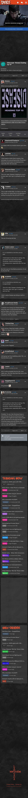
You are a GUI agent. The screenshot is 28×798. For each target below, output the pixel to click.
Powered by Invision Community (14, 786)
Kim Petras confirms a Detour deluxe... (13, 559)
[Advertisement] (14, 45)
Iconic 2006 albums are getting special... (13, 517)
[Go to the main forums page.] (22, 2)
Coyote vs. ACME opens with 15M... (12, 482)
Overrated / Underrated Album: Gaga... (13, 541)
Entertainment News (13, 531)
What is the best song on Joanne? (11, 493)
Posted (11, 82)
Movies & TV (11, 484)
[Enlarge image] (14, 102)
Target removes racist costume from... (13, 511)
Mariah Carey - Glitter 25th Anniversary (13, 553)
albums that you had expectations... (12, 564)
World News (12, 514)
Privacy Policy (10, 784)
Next (23, 75)
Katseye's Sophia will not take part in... (13, 547)
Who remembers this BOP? (9, 499)
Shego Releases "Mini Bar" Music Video (13, 570)
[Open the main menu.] (26, 2)
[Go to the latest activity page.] (18, 2)
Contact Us (18, 784)
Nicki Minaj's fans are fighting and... (12, 529)
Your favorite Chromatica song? (11, 535)
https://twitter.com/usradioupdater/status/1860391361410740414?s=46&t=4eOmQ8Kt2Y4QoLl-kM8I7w (14, 122)
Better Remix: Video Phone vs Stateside (13, 487)
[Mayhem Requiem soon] (14, 15)
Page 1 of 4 (15, 75)
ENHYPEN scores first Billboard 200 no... (13, 661)
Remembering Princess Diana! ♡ (11, 523)
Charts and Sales (17, 70)
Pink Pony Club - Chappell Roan (11, 505)
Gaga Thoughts (13, 496)
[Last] (26, 75)
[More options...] (25, 82)
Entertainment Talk (13, 490)
